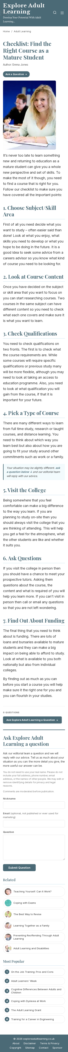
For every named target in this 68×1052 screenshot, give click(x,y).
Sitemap (30, 1047)
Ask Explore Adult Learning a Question (30, 719)
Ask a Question (14, 74)
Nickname (9, 798)
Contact (43, 1047)
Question (8, 831)
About (15, 1043)
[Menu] (62, 13)
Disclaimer (30, 1043)
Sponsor (57, 1047)
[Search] (54, 13)
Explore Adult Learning (24, 8)
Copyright (15, 1047)
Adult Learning (22, 31)
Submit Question (19, 867)
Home (6, 31)
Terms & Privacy (49, 1043)
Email (30, 815)
